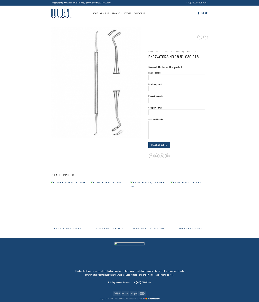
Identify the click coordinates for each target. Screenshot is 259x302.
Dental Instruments (164, 51)
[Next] (207, 208)
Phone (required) (155, 96)
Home (95, 13)
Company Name (155, 107)
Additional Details (155, 119)
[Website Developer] (152, 298)
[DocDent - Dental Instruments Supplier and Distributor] (69, 13)
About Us (104, 13)
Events (127, 13)
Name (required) (155, 72)
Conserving (179, 51)
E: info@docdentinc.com (119, 282)
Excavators (191, 51)
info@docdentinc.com (197, 2)
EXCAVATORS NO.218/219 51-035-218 (149, 228)
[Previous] (51, 208)
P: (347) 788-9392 (142, 282)
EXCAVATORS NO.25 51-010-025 (189, 228)
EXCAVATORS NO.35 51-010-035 (109, 228)
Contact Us (139, 13)
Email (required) (155, 84)
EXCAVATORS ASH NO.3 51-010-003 (69, 228)
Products (117, 13)
